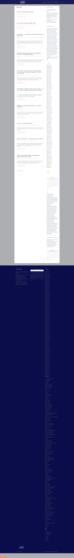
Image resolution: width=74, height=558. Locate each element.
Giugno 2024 (49, 81)
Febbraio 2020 (50, 126)
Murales (47, 449)
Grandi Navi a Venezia (49, 429)
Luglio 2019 (47, 341)
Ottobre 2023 (49, 87)
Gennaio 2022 (50, 108)
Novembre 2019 (48, 336)
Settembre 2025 (50, 71)
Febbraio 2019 (50, 141)
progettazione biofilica (54, 218)
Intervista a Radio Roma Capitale (25, 11)
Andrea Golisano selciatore (50, 378)
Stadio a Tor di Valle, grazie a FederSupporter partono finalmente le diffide (28, 156)
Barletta (56, 199)
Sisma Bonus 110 (48, 494)
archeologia (47, 380)
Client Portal (20, 551)
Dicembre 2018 (50, 143)
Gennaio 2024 (48, 291)
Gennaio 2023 (50, 97)
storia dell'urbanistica (54, 228)
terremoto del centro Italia (49, 515)
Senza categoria (48, 490)
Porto (46, 465)
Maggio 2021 (48, 321)
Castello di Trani (48, 409)
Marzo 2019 (47, 346)
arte (47, 199)
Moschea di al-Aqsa (48, 444)
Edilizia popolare (48, 420)
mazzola (54, 213)
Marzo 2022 (49, 106)
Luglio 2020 (49, 121)
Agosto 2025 (49, 72)
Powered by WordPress (47, 551)
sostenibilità (47, 500)
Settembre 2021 (50, 112)
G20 (46, 428)
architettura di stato (48, 384)
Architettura (47, 383)
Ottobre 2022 (49, 98)
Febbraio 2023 (50, 96)
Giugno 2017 (49, 166)
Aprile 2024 (49, 82)
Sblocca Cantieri (48, 489)
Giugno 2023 (49, 92)
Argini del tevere (48, 388)
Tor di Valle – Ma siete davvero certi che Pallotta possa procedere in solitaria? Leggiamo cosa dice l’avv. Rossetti (29, 72)
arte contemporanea (51, 199)
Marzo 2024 (49, 83)
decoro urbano (49, 204)
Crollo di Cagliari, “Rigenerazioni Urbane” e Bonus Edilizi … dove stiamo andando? (52, 54)
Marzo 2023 (47, 301)
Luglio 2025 (49, 73)
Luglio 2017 (47, 371)
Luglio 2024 (47, 286)
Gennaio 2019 (50, 142)
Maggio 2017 (49, 167)
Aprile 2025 (49, 76)
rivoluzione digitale (48, 479)
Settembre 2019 (50, 132)
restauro (47, 474)
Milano (47, 439)
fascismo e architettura (49, 425)
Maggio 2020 (49, 123)
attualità (26, 37)
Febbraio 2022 (50, 107)
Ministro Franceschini (49, 440)
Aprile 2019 (49, 138)
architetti (48, 194)
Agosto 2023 (47, 296)
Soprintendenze (19, 57)
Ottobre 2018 (49, 146)
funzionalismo (49, 211)
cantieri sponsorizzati (49, 404)
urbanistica (18, 38)
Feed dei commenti (48, 533)
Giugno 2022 (49, 102)
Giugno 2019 (49, 136)
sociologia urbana (54, 225)
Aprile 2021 (49, 116)
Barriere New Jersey (49, 394)
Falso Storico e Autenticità (49, 424)
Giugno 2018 (49, 151)
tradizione (48, 230)
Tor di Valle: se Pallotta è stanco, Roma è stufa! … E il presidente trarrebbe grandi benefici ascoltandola (30, 89)
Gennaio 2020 (50, 127)
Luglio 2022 (49, 101)
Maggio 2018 (49, 152)
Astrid (53, 551)
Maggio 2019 (49, 137)
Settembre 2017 (50, 162)
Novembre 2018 (48, 351)
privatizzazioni (37, 56)
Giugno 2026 (49, 67)
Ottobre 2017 (49, 161)
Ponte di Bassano (48, 464)
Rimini (54, 223)
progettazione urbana (49, 469)
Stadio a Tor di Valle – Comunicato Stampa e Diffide (30, 138)
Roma (34, 37)
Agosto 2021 (49, 113)
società (47, 495)
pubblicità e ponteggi (49, 470)
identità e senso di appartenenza (50, 430)
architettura (51, 194)
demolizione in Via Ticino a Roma (51, 206)
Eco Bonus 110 (48, 419)
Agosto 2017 (49, 163)
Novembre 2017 (48, 366)
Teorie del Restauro (48, 514)
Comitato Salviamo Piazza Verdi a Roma (51, 413)
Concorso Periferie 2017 (49, 414)
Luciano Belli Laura (49, 213)
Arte (24, 56)
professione (53, 216)
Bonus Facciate (48, 400)
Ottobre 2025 (48, 276)
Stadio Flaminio (48, 505)
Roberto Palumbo (48, 480)
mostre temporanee (48, 445)
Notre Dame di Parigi (49, 450)
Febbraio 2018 (50, 156)
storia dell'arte (49, 228)
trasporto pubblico (52, 230)
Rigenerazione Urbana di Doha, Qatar (22, 272)
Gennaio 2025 (50, 77)
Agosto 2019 (49, 133)
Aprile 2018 (49, 153)
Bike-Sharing (48, 398)
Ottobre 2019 (49, 131)
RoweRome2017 (49, 225)
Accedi (47, 531)
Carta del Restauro (48, 405)
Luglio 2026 (49, 66)
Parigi (47, 455)
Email (46, 539)
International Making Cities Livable (51, 434)
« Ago (47, 261)
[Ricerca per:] (51, 173)
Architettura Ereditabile (49, 385)
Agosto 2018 (49, 148)
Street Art (47, 510)
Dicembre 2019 (50, 128)
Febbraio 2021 (50, 117)
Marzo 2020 (47, 331)
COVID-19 (47, 415)
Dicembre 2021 (48, 316)
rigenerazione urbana (49, 223)
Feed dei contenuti (48, 532)
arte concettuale (28, 56)
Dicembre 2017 (50, 158)
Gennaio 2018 (50, 157)
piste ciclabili (48, 460)
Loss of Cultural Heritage (51, 9)
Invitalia (47, 435)
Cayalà (47, 410)
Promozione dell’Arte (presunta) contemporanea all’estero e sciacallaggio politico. (29, 53)
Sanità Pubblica (48, 485)
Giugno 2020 (49, 122)
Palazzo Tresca (49, 216)
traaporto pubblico (48, 519)
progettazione (49, 218)
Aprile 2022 (47, 311)
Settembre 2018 (50, 147)
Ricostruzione (48, 475)
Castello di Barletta (48, 408)
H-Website (47, 540)
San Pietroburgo (48, 484)
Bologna (47, 399)
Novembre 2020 (48, 326)
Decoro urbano (48, 418)
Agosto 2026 (47, 271)
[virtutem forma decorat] (21, 547)
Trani (46, 520)
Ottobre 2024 (49, 78)
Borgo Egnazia (48, 403)
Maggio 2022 (49, 103)
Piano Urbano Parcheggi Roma (50, 459)
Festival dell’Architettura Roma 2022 (26, 23)
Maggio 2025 (48, 281)
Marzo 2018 (47, 361)
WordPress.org (48, 534)
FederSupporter (29, 37)
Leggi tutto (20, 16)
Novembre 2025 (50, 68)
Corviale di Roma (54, 201)
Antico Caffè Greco (48, 379)
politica (32, 37)
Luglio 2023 (49, 91)
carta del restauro (49, 201)
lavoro (55, 211)
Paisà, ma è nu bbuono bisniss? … (25, 123)
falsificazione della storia (49, 423)
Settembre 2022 (48, 306)
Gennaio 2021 (50, 118)
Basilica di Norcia (48, 395)
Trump (47, 524)
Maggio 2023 (49, 93)
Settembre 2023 (50, 88)
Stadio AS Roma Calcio (39, 37)
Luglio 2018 (47, 356)
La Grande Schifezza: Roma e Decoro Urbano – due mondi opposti (52, 58)
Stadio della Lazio (48, 504)
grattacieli (52, 211)
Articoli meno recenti (20, 170)
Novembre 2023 (50, 86)
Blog (16, 551)
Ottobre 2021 (49, 111)
